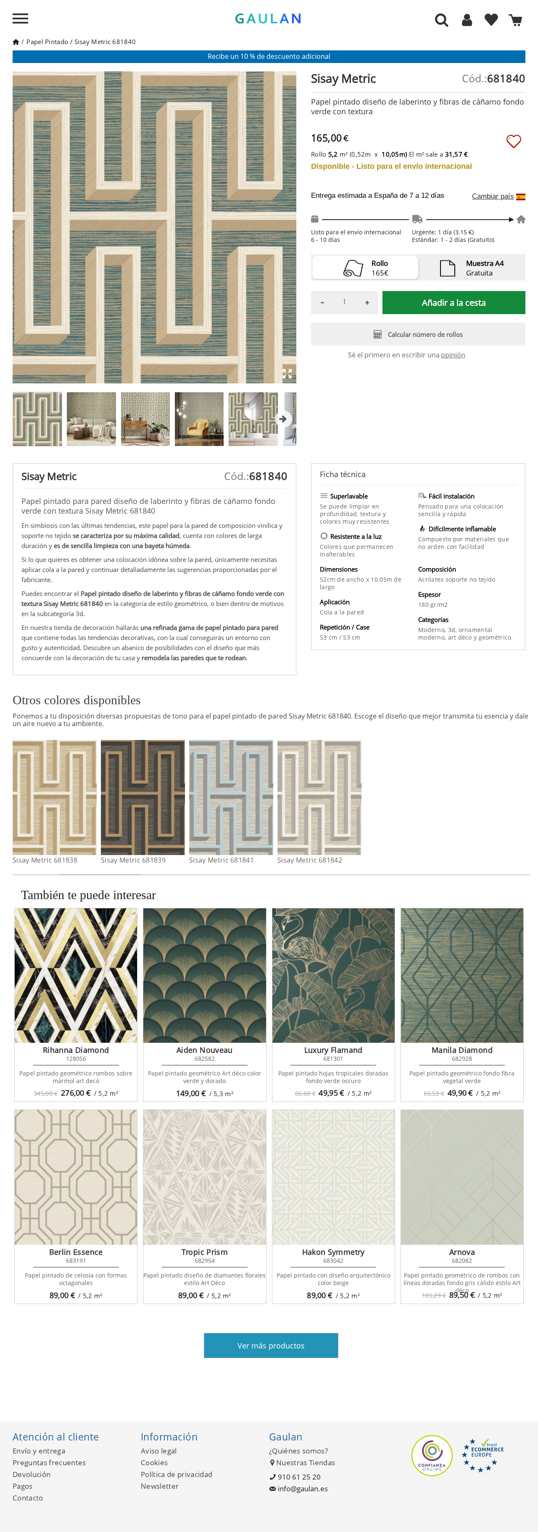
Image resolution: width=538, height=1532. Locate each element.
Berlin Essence (76, 1252)
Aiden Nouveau (205, 1050)
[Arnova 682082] (462, 1177)
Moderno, (433, 630)
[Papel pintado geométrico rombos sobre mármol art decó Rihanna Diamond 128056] (76, 975)
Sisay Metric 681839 (133, 860)
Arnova (462, 1252)
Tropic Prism (205, 1252)
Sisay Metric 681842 (309, 860)
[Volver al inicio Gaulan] (16, 41)
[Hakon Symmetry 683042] (333, 1177)
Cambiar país (493, 196)
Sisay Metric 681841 (221, 860)
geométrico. (496, 637)
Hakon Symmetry (333, 1252)
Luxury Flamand (333, 1050)
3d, (453, 630)
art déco (461, 637)
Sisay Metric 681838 (45, 860)
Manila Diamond (462, 1050)
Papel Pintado (47, 41)
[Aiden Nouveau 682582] (204, 975)
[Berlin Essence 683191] (76, 1177)
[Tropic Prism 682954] (204, 1177)
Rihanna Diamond (76, 1050)
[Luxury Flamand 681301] (333, 975)
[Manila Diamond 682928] (462, 975)
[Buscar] (442, 20)
